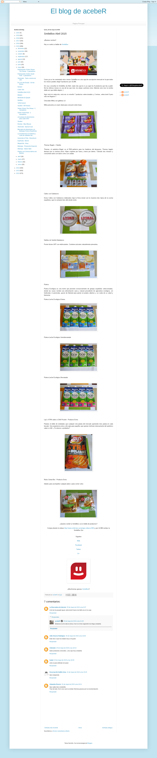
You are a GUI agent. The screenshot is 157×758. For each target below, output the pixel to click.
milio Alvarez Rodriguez (57, 636)
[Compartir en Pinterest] (75, 595)
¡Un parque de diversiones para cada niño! (26, 117)
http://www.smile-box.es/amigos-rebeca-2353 (79, 528)
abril (19, 156)
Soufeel (20, 121)
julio (19, 62)
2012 (18, 173)
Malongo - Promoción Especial (27, 146)
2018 (18, 38)
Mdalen (20, 95)
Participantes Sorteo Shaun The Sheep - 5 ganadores (26, 70)
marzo (20, 159)
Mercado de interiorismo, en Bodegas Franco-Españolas (27, 130)
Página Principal (78, 23)
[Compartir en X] (71, 595)
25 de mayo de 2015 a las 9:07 (76, 607)
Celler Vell (21, 89)
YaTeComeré (22, 103)
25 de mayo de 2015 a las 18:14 (66, 648)
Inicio (80, 728)
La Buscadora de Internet (58, 607)
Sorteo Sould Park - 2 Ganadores (24, 113)
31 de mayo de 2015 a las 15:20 (77, 672)
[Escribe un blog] (69, 595)
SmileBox (65, 44)
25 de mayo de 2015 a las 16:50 (76, 636)
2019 (18, 35)
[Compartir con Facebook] (73, 595)
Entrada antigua (107, 728)
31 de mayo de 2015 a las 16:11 (72, 684)
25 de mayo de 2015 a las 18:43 (64, 660)
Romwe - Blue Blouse (24, 124)
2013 (18, 170)
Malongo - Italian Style (24, 149)
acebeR (57, 621)
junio (19, 64)
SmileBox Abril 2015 (24, 92)
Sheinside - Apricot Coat (25, 127)
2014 (18, 168)
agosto (20, 59)
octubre (20, 54)
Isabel (51, 660)
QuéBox (20, 100)
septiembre (21, 56)
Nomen (20, 87)
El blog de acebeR (79, 11)
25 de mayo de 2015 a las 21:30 (74, 621)
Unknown (53, 648)
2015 (18, 46)
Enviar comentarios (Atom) (61, 731)
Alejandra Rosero (55, 684)
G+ (78, 553)
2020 (18, 33)
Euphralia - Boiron (23, 141)
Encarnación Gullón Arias (58, 672)
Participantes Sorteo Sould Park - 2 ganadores (26, 74)
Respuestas (55, 617)
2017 (18, 41)
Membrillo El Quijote (24, 97)
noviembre (21, 51)
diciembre (21, 48)
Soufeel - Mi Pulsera (24, 106)
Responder (53, 613)
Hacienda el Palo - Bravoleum (27, 138)
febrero (20, 162)
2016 (18, 43)
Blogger (89, 743)
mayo (20, 67)
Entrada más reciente (51, 728)
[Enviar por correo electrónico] (67, 595)
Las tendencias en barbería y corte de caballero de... (27, 134)
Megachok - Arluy (23, 143)
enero (20, 164)
